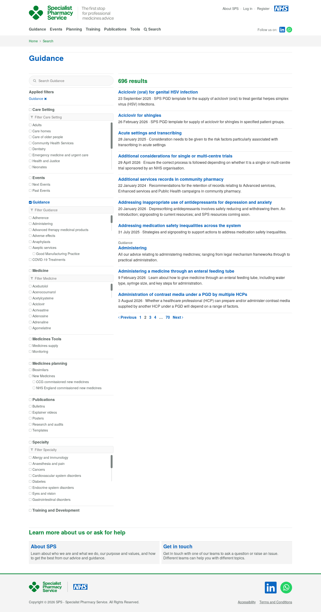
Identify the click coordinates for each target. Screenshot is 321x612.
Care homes (41, 131)
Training (93, 29)
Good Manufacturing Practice (58, 253)
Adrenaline (40, 322)
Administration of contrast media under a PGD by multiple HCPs (182, 294)
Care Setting (43, 109)
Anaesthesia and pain (48, 463)
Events (56, 29)
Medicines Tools (46, 339)
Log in (248, 8)
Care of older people (47, 136)
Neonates (39, 167)
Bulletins (38, 406)
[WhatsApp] (289, 29)
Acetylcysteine (43, 298)
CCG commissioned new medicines (62, 381)
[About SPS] (94, 552)
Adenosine (40, 316)
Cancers (38, 469)
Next (177, 317)
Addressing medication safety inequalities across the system (179, 225)
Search (48, 41)
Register (263, 8)
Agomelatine (41, 328)
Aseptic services (44, 247)
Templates (40, 430)
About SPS (231, 8)
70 (168, 317)
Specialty (40, 442)
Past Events (41, 190)
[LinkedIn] (282, 29)
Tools (135, 29)
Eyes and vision (44, 493)
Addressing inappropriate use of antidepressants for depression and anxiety (195, 202)
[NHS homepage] (281, 8)
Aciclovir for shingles (139, 115)
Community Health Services (53, 143)
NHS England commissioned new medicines (69, 387)
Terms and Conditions (275, 602)
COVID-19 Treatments (48, 259)
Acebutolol (40, 286)
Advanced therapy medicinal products (60, 229)
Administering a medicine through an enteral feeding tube (176, 271)
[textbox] (71, 81)
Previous (128, 317)
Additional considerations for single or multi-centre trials (175, 156)
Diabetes (39, 481)
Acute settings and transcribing (150, 133)
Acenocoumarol (44, 292)
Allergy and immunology (50, 457)
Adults (37, 124)
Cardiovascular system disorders (56, 475)
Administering (42, 223)
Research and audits (47, 424)
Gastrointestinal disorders (51, 499)
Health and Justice (46, 160)
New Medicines (43, 375)
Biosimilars (40, 369)
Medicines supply (45, 345)
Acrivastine (40, 310)
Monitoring (40, 351)
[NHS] (48, 587)
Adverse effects (43, 235)
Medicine (40, 270)
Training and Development (55, 510)
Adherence (40, 217)
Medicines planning (49, 363)
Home (33, 41)
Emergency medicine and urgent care (60, 155)
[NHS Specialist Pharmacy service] (51, 13)
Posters (38, 418)
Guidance (37, 29)
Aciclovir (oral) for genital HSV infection (158, 92)
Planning (74, 29)
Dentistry (39, 148)
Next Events (41, 184)
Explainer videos (44, 412)
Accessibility (247, 602)
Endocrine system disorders (53, 487)
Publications (115, 29)
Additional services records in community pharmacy (170, 179)
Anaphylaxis (41, 241)
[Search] (34, 81)
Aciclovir (38, 304)
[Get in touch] (226, 552)
